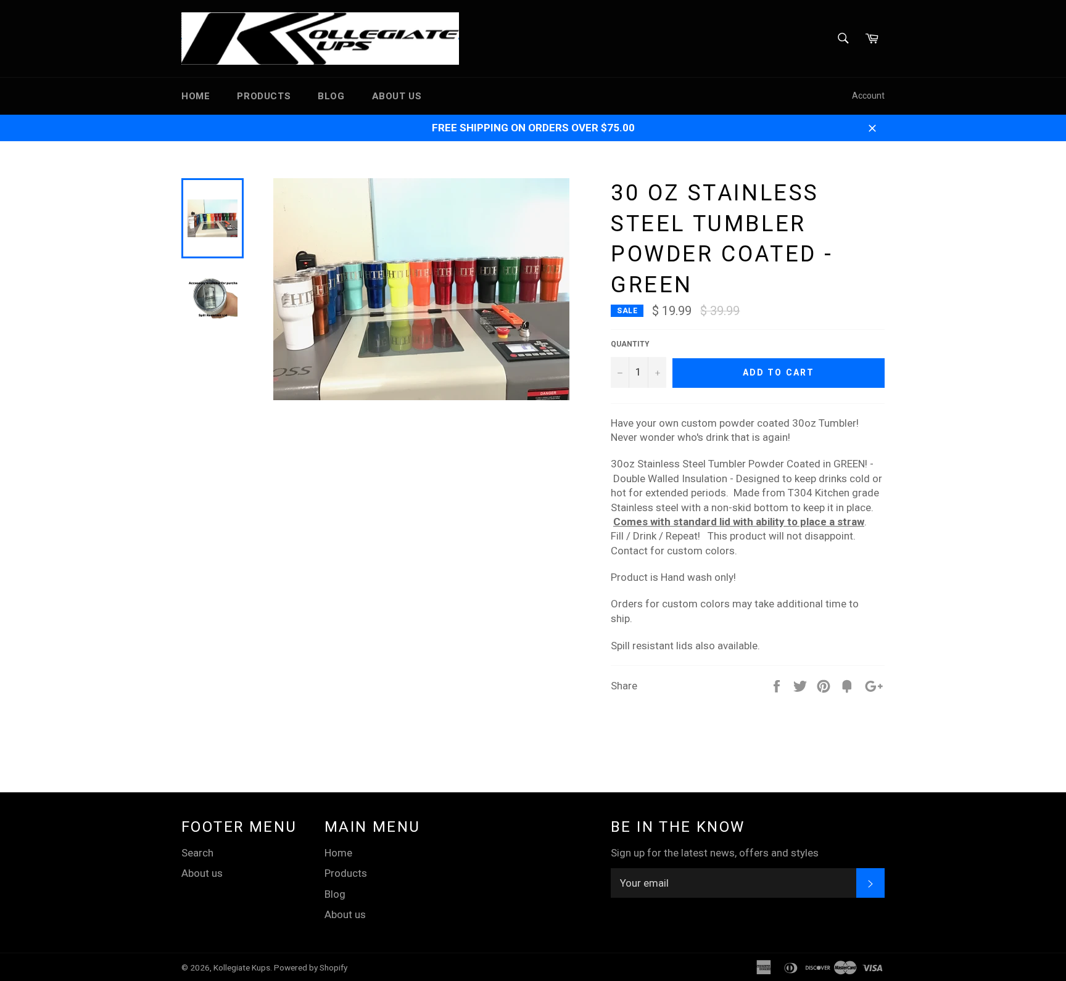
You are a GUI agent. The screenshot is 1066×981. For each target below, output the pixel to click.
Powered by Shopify (310, 967)
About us (397, 96)
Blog (331, 96)
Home (195, 96)
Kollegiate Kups (241, 967)
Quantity (630, 344)
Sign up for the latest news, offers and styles (715, 853)
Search (197, 853)
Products (264, 96)
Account (868, 96)
